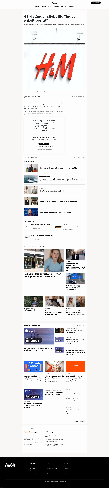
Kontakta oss (66, 468)
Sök (9, 2)
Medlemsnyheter (46, 6)
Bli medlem (32, 468)
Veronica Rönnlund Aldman (34, 96)
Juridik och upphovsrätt (52, 468)
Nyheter (37, 6)
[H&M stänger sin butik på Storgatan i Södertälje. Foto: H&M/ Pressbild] (54, 59)
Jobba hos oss (67, 470)
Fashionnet (56, 6)
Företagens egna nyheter (32, 325)
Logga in (50, 146)
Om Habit (71, 6)
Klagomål (49, 470)
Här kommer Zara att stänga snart (32, 435)
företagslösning (48, 150)
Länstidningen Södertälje (40, 103)
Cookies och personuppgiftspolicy (54, 466)
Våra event (64, 6)
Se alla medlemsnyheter (80, 421)
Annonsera (32, 470)
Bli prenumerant (33, 466)
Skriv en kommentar (80, 157)
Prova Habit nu (44, 143)
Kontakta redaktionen (68, 466)
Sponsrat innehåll (50, 473)
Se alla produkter (34, 473)
